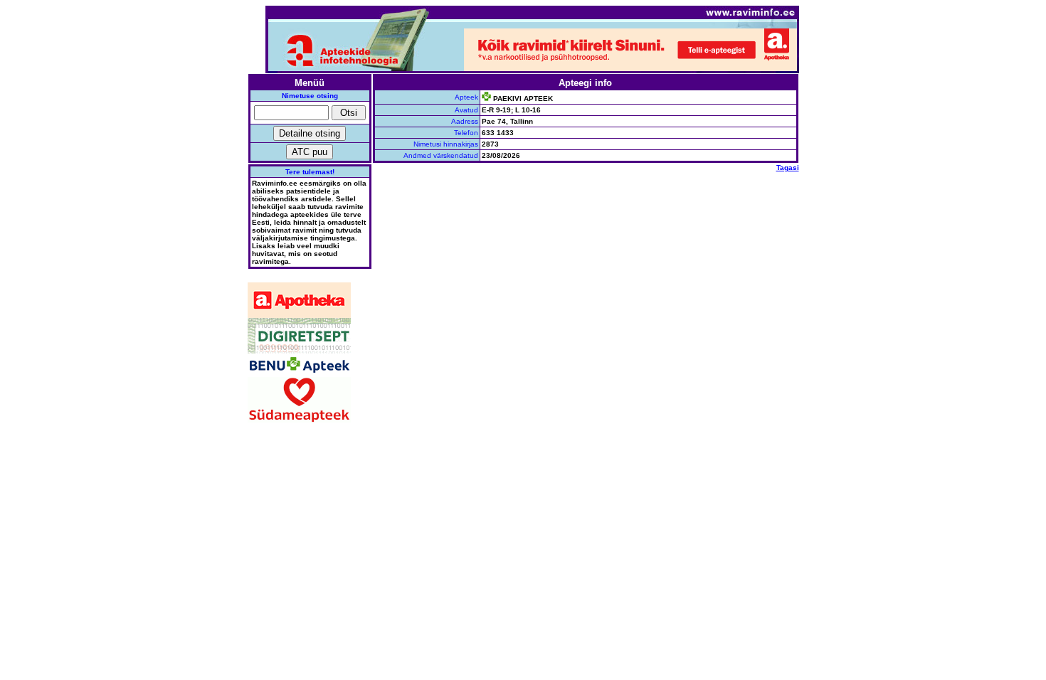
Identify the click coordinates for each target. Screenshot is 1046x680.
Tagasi (787, 167)
